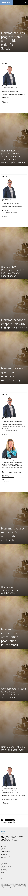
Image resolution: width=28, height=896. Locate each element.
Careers (3, 848)
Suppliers (3, 857)
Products (4, 863)
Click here (3, 877)
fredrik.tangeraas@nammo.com (9, 98)
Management (4, 854)
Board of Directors (5, 851)
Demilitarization (5, 868)
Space (2, 872)
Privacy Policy (14, 875)
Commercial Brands (6, 866)
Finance (3, 850)
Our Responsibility (5, 856)
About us (3, 847)
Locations (3, 853)
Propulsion (3, 869)
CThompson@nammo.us (8, 477)
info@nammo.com (9, 839)
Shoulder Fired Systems (6, 871)
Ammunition (4, 865)
